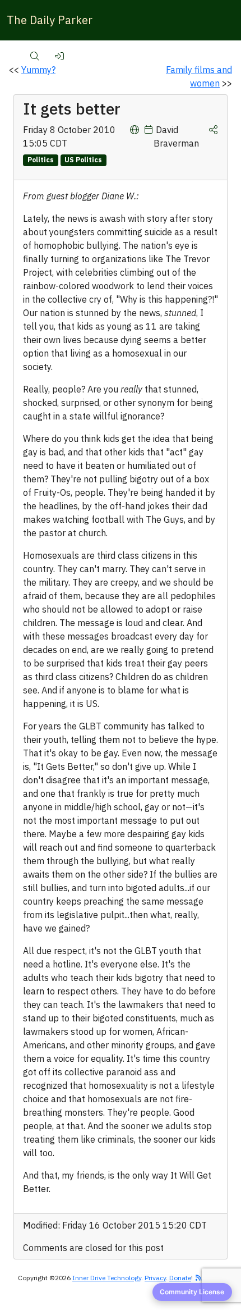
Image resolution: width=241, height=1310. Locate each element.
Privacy (155, 1278)
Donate (180, 1278)
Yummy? (38, 69)
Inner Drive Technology (106, 1278)
